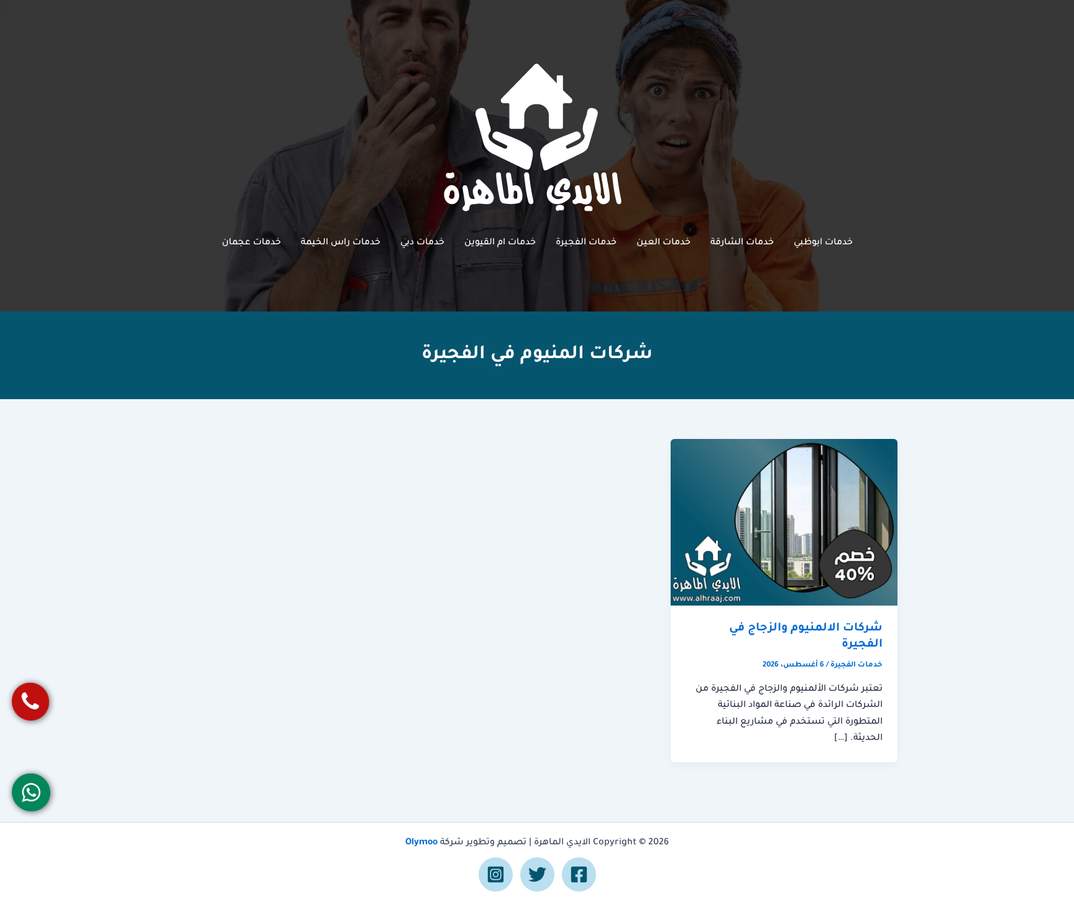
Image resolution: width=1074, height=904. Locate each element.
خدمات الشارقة (742, 243)
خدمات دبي (422, 243)
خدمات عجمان (251, 243)
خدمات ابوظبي (823, 243)
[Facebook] (579, 874)
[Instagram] (496, 874)
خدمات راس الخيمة (340, 243)
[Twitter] (537, 874)
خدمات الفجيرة (586, 243)
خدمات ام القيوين (500, 243)
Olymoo (421, 843)
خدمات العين (663, 243)
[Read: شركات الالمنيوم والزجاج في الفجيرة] (784, 523)
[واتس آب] (31, 792)
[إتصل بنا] (31, 702)
